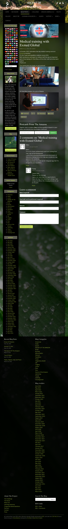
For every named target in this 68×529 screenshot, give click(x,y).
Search (53, 499)
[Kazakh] (12, 45)
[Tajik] (8, 60)
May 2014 (9, 330)
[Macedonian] (6, 31)
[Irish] (6, 45)
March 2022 (10, 245)
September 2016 (11, 301)
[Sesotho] (10, 56)
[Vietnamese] (10, 62)
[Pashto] (6, 54)
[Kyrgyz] (8, 47)
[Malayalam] (10, 49)
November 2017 (11, 287)
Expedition (10, 209)
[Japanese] (12, 29)
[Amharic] (8, 31)
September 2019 (11, 267)
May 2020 (9, 264)
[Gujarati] (8, 41)
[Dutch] (10, 37)
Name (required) (24, 192)
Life (8, 216)
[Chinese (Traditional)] (12, 35)
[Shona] (8, 56)
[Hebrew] (17, 41)
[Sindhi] (12, 56)
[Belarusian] (8, 33)
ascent (9, 198)
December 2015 (11, 316)
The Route (7, 500)
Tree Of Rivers (11, 165)
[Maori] (17, 49)
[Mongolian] (8, 52)
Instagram (14, 12)
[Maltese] (15, 49)
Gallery (8, 16)
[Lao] (10, 47)
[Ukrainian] (10, 31)
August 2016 (10, 303)
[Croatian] (17, 35)
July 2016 (9, 305)
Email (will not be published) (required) (31, 199)
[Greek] (6, 41)
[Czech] (6, 37)
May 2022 (9, 242)
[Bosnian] (12, 33)
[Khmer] (15, 45)
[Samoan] (6, 58)
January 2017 (10, 295)
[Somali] (10, 58)
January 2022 (10, 247)
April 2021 (10, 257)
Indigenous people (40, 361)
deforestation (10, 206)
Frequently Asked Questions (12, 506)
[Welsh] (12, 62)
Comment (22, 212)
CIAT (43, 516)
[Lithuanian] (17, 47)
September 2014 (11, 326)
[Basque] (6, 33)
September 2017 (11, 288)
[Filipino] (17, 37)
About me (16, 16)
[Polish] (8, 29)
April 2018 (10, 280)
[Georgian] (15, 39)
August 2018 (10, 277)
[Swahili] (17, 58)
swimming (9, 227)
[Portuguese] (10, 54)
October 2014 (11, 325)
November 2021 (11, 250)
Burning (9, 204)
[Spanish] (12, 58)
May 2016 (9, 308)
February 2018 (11, 283)
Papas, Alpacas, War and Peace (12, 360)
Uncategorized (11, 232)
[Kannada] (10, 45)
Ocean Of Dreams (11, 159)
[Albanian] (17, 29)
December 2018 (11, 273)
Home (7, 12)
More (57, 16)
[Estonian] (15, 37)
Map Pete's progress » (11, 150)
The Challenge (8, 499)
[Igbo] (15, 43)
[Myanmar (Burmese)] (10, 52)
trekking (9, 231)
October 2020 (11, 262)
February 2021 (11, 259)
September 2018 (11, 275)
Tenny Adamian (16, 518)
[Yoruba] (6, 64)
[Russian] (17, 54)
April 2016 (10, 310)
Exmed (22, 53)
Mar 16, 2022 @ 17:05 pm (38, 170)
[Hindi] (6, 43)
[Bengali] (10, 33)
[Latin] (12, 47)
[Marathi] (6, 52)
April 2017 (10, 292)
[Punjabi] (12, 54)
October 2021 (10, 252)
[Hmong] (8, 43)
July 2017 (9, 290)
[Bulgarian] (15, 33)
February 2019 (11, 272)
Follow (10, 187)
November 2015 (11, 318)
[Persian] (8, 54)
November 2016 (11, 298)
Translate (10, 69)
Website (22, 205)
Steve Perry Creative (37, 518)
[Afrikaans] (15, 29)
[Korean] (17, 45)
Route (59, 12)
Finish (8, 211)
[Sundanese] (15, 58)
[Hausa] (12, 41)
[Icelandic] (12, 43)
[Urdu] (6, 62)
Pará (8, 221)
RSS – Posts (38, 506)
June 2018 (10, 278)
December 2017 (11, 285)
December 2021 (11, 249)
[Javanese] (10, 29)
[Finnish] (6, 39)
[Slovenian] (17, 56)
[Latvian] (15, 47)
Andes (9, 196)
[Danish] (8, 37)
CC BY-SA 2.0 (55, 516)
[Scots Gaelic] (8, 58)
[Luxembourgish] (6, 49)
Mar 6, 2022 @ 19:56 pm (32, 147)
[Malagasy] (8, 49)
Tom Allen (29, 518)
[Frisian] (10, 39)
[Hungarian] (10, 43)
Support (49, 16)
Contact (8, 20)
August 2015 (10, 321)
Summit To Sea (11, 160)
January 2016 (10, 315)
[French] (8, 39)
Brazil (8, 203)
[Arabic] (12, 31)
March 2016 (10, 311)
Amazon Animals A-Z (47, 12)
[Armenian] (15, 31)
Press (5, 512)
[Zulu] (8, 64)
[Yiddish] (17, 62)
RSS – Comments (40, 508)
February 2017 (11, 293)
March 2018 (10, 282)
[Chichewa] (8, 35)
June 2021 (10, 255)
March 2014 (10, 333)
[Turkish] (17, 60)
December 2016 (11, 297)
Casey (33, 48)
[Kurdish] (6, 47)
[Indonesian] (17, 43)
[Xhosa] (15, 62)
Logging (9, 218)
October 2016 (11, 300)
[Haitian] (10, 41)
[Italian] (8, 45)
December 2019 (11, 265)
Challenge (35, 12)
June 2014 (10, 328)
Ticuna (9, 229)
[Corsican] (15, 35)
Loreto (9, 219)
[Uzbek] (8, 62)
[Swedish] (6, 60)
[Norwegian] (15, 52)
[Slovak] (17, 52)
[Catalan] (17, 33)
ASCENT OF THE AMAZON (42, 347)
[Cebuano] (6, 35)
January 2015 (10, 323)
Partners (6, 508)
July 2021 (9, 254)
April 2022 (10, 244)
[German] (17, 39)
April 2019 (10, 270)
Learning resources (29, 16)
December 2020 (11, 260)
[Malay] (12, 49)
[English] (6, 29)
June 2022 (10, 241)
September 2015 (11, 320)
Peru (8, 222)
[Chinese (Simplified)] (10, 35)
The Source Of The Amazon (12, 351)
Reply (27, 165)
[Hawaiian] (15, 41)
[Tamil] (10, 60)
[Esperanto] (12, 37)
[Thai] (15, 60)
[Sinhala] (15, 56)
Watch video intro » (11, 128)
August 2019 (10, 269)
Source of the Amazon (41, 372)
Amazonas (10, 194)
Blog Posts (25, 12)
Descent (9, 208)
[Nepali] (12, 52)
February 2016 (11, 313)
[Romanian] (15, 54)
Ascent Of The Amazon (34, 5)
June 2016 (10, 306)
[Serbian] (6, 56)
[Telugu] (12, 60)
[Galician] (12, 39)
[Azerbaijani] (17, 31)
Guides (41, 16)
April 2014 (10, 331)
